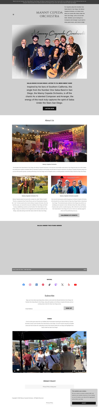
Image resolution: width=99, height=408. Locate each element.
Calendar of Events (69, 215)
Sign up (69, 308)
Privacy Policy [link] (49, 402)
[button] (13, 14)
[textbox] (43, 308)
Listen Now (49, 108)
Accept (84, 403)
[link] (50, 16)
